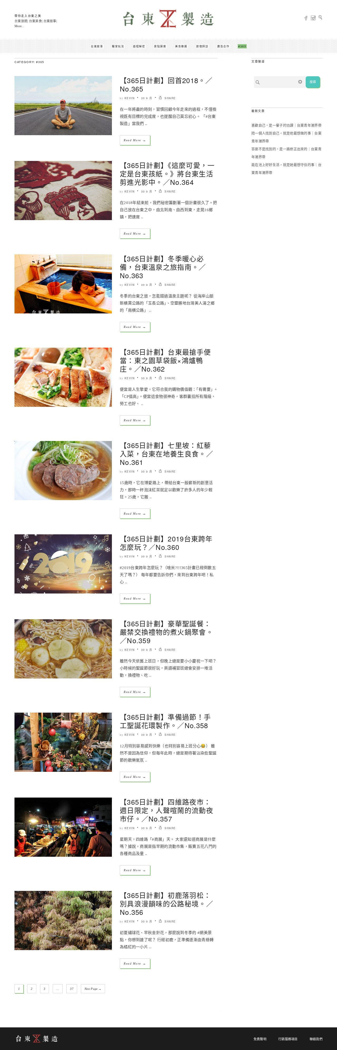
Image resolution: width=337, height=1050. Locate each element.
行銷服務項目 (288, 1039)
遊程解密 (139, 46)
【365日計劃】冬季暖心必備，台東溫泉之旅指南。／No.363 (163, 266)
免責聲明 (260, 1039)
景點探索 (160, 46)
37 (71, 988)
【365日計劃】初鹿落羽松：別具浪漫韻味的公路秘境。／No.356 (166, 903)
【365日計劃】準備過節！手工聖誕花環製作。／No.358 (165, 721)
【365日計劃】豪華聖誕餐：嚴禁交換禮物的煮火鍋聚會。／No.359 (166, 631)
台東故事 (97, 46)
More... (19, 26)
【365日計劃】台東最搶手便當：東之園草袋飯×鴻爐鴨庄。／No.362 (165, 360)
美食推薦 (181, 46)
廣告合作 (223, 46)
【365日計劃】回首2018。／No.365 (166, 84)
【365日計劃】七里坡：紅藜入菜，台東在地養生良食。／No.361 (166, 453)
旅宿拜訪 (202, 46)
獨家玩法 (118, 46)
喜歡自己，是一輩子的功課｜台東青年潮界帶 (286, 125)
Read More (135, 140)
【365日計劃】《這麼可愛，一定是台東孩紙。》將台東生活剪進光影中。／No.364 (167, 173)
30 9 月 (146, 98)
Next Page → (93, 988)
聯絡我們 (316, 1039)
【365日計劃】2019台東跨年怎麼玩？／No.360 (166, 543)
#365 (242, 46)
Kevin (130, 98)
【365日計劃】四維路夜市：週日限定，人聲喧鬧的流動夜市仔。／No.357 (166, 810)
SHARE (169, 98)
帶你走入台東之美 (27, 16)
